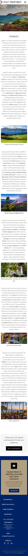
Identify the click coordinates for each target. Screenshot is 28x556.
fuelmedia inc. (20, 552)
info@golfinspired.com (8, 536)
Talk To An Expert (14, 448)
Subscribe (14, 490)
